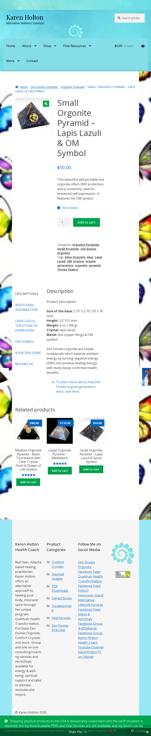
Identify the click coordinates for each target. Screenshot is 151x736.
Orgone (78, 261)
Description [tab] (25, 294)
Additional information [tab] (26, 307)
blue (90, 257)
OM (69, 261)
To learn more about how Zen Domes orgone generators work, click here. (78, 387)
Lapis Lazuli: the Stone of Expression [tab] (26, 326)
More (10, 61)
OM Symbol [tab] (24, 341)
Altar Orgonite (75, 257)
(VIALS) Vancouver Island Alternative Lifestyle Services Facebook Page (90, 600)
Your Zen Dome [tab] (28, 353)
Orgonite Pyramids (73, 87)
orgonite (81, 265)
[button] (46, 104)
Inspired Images (58, 576)
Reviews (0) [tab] (24, 364)
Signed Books (62, 598)
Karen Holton (24, 17)
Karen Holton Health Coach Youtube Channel (91, 642)
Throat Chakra (67, 269)
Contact (32, 61)
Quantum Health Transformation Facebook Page (90, 581)
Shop (47, 46)
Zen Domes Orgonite (44, 87)
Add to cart (86, 222)
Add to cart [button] (28, 482)
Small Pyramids (68, 249)
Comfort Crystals (58, 564)
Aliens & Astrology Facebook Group (90, 619)
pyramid (94, 265)
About (26, 46)
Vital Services (61, 618)
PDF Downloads (60, 588)
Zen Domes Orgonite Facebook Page (89, 567)
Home (10, 46)
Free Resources (74, 46)
